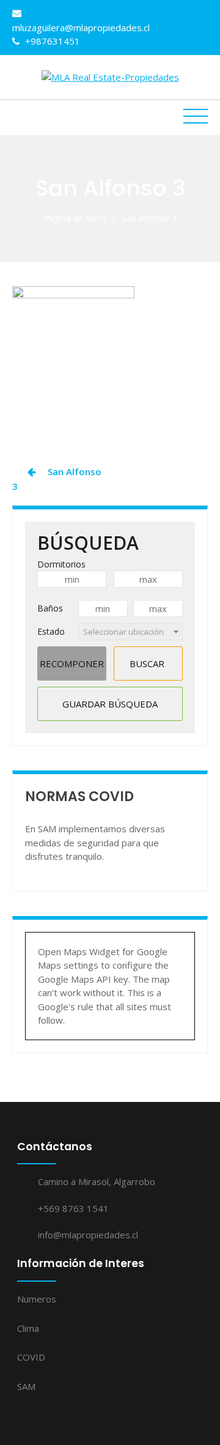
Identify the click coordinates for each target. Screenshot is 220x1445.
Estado (51, 631)
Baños (50, 608)
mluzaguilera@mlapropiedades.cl (81, 27)
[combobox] (130, 631)
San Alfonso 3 (56, 478)
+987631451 (51, 41)
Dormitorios (61, 564)
